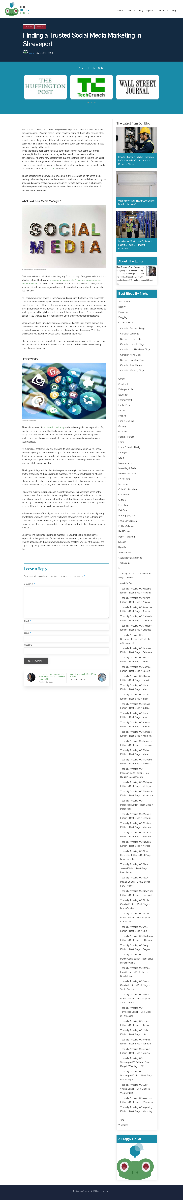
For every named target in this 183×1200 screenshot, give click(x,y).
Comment (29, 584)
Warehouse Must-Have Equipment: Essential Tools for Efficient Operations (135, 245)
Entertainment (125, 400)
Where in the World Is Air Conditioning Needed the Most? (136, 202)
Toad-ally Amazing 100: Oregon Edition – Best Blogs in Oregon (135, 947)
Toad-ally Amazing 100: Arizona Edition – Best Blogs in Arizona (135, 600)
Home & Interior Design (129, 447)
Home (120, 10)
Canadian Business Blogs (132, 328)
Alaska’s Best (126, 583)
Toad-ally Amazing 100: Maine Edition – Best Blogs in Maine (134, 752)
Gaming (122, 426)
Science (122, 542)
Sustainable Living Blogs (130, 557)
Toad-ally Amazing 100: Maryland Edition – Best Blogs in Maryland (136, 761)
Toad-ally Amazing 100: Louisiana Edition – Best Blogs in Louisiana (136, 743)
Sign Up (122, 547)
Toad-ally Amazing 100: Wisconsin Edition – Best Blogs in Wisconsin (136, 1100)
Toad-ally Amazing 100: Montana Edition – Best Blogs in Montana (135, 825)
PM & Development (127, 521)
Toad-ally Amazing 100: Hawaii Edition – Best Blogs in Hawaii (135, 678)
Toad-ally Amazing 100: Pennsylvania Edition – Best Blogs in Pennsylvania (136, 958)
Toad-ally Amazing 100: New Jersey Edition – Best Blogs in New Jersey (134, 868)
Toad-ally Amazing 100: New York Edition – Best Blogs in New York (136, 893)
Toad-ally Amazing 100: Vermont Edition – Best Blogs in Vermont (135, 1041)
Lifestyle (122, 452)
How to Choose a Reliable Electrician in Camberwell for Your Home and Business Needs (136, 160)
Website (28, 645)
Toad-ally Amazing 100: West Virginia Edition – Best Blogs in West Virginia (135, 1089)
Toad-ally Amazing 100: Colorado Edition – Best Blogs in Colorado (136, 627)
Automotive (124, 301)
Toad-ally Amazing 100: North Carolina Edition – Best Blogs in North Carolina (135, 904)
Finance (122, 415)
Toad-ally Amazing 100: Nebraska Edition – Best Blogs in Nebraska (136, 834)
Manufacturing (125, 463)
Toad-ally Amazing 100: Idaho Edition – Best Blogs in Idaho (134, 687)
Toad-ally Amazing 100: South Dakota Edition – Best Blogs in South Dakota (135, 998)
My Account (124, 478)
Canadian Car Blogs (129, 333)
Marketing (40, 27)
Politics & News (126, 526)
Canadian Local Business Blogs (135, 349)
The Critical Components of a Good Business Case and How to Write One (52, 677)
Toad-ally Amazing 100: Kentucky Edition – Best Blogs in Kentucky (136, 733)
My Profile (123, 484)
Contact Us (163, 10)
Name (27, 621)
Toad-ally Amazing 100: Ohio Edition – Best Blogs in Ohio (134, 929)
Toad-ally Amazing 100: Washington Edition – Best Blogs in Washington (136, 1075)
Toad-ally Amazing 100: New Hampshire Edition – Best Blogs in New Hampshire (136, 855)
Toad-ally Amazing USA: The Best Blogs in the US (134, 575)
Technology (124, 563)
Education (123, 394)
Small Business (125, 552)
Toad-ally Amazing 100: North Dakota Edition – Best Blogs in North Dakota (135, 917)
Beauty (121, 306)
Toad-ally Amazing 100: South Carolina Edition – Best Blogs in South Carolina (135, 985)
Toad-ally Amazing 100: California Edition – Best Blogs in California (136, 618)
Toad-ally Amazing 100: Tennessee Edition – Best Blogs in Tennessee (136, 1012)
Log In (121, 457)
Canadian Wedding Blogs (132, 370)
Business (29, 27)
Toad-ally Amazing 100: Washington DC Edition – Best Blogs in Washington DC (135, 1062)
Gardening (123, 431)
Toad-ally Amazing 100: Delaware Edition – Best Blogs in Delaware (136, 650)
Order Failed (124, 494)
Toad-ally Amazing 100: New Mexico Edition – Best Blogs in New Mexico (135, 881)
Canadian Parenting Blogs (132, 360)
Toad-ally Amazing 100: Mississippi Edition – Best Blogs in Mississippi (136, 804)
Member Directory (127, 473)
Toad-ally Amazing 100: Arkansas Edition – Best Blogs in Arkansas (136, 609)
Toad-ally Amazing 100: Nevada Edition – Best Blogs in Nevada (135, 843)
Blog (174, 10)
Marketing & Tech (127, 468)
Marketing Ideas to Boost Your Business (83, 675)
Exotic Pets (124, 405)
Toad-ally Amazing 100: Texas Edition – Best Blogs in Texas (134, 1023)
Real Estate (124, 531)
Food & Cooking (126, 421)
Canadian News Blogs (131, 354)
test (120, 568)
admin (31, 53)
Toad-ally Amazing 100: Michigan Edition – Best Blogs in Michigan (136, 784)
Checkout (123, 384)
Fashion (122, 410)
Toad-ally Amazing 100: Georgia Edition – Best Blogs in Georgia (135, 669)
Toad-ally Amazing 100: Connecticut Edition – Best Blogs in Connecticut (136, 639)
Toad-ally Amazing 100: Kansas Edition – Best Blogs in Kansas (135, 724)
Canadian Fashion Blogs (131, 339)
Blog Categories (146, 10)
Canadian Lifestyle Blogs (132, 344)
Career (121, 379)
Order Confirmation (127, 489)
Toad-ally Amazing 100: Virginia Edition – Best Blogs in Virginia (135, 1051)
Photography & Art (127, 515)
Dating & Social (125, 389)
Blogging (122, 317)
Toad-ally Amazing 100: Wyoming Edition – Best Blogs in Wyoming (136, 1109)
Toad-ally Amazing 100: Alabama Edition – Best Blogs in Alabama (135, 590)
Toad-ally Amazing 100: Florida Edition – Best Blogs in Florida (134, 659)
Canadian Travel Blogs (131, 365)
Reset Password (126, 536)
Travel (121, 1119)
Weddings (123, 1125)
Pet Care (122, 510)
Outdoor (122, 500)
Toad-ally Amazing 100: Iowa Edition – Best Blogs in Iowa (134, 715)
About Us (131, 10)
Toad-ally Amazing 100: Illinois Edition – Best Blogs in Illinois (134, 696)
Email (27, 633)
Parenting (123, 505)
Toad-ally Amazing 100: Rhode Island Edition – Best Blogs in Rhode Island (135, 972)
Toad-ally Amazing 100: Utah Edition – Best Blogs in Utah (134, 1032)
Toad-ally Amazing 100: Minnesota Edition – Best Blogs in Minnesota (136, 793)
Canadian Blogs (125, 322)
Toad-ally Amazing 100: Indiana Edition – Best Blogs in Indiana (135, 706)
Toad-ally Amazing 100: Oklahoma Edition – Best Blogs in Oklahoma (136, 938)
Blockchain (123, 312)
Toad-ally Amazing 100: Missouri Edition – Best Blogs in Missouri (135, 816)
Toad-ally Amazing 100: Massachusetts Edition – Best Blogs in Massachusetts (134, 773)
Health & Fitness (126, 436)
